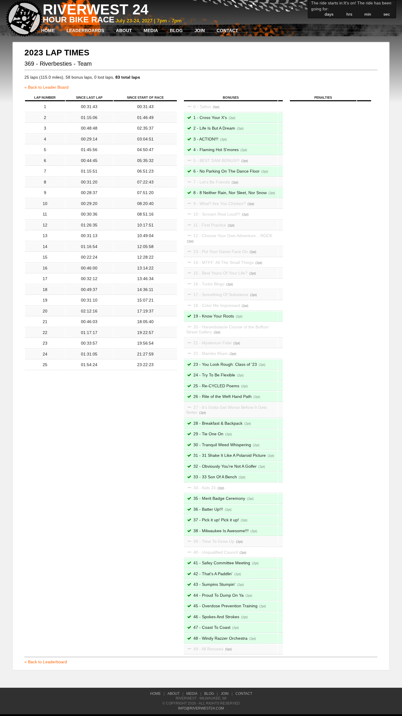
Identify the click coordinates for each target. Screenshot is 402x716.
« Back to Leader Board (46, 87)
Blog (176, 30)
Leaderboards (85, 30)
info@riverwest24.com (201, 708)
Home (48, 30)
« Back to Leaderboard (45, 661)
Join (200, 30)
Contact (227, 30)
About (124, 30)
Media (151, 30)
